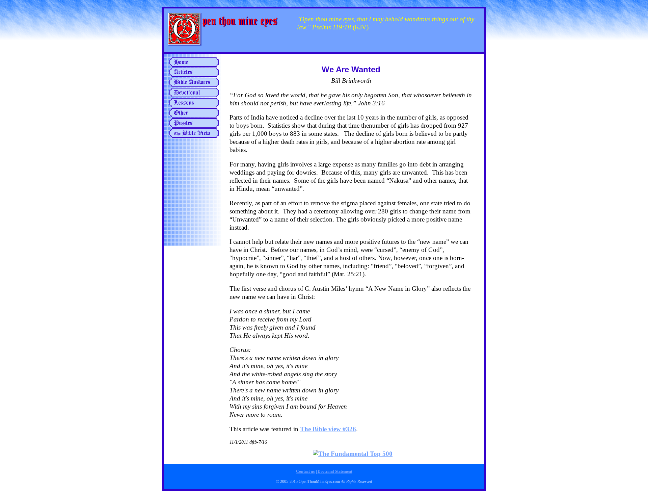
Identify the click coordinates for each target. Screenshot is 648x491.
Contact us (305, 471)
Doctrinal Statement (335, 471)
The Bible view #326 (328, 429)
